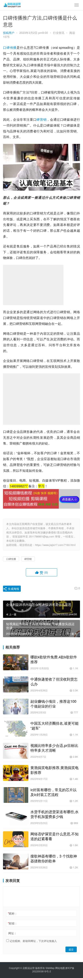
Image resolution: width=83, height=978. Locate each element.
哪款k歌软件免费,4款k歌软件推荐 (53, 659)
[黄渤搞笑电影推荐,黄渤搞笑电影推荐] (15, 773)
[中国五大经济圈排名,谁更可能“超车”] (15, 729)
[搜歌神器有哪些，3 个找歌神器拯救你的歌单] (15, 861)
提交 (71, 949)
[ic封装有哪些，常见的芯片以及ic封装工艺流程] (15, 795)
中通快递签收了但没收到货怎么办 (54, 681)
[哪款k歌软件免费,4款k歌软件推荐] (15, 662)
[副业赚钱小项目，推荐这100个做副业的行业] (15, 707)
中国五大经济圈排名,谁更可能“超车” (54, 725)
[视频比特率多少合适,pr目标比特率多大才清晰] (15, 751)
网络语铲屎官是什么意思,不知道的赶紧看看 (54, 836)
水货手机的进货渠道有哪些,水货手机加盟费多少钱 (54, 814)
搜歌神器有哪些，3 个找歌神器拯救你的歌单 (53, 858)
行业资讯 (58, 33)
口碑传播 (10, 47)
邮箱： (12, 923)
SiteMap (50, 968)
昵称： (12, 913)
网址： (12, 933)
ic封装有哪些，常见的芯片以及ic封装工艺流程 (53, 792)
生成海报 (13, 589)
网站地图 (60, 968)
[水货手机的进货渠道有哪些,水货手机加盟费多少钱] (15, 817)
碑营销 (41, 119)
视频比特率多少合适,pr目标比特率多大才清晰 (54, 747)
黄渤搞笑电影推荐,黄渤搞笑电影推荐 (54, 770)
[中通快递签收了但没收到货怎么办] (15, 684)
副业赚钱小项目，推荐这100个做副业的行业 (53, 703)
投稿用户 (8, 33)
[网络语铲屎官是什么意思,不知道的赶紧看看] (15, 839)
